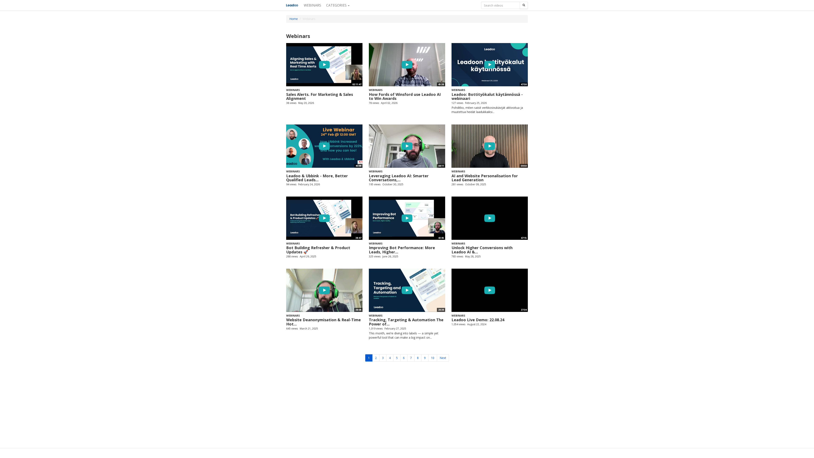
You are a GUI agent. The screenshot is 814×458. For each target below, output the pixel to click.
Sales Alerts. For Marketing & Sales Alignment (319, 96)
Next (443, 358)
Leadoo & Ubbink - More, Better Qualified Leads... (317, 178)
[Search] (524, 5)
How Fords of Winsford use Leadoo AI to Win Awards (405, 96)
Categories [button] (336, 5)
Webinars (312, 5)
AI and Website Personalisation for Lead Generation (485, 178)
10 (432, 358)
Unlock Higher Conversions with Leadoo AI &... (482, 249)
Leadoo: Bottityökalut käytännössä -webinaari (487, 96)
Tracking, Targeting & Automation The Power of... (406, 322)
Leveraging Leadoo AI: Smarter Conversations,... (399, 178)
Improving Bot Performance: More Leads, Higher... (402, 249)
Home (293, 19)
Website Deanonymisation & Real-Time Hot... (323, 322)
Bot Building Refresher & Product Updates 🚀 (318, 249)
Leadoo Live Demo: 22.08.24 (478, 319)
